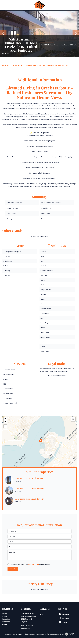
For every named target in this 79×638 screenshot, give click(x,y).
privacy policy (33, 564)
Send (12, 568)
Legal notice (29, 634)
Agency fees (40, 634)
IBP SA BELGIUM (27, 614)
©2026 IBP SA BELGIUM (14, 634)
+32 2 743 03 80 (27, 625)
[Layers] (73, 419)
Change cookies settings (55, 634)
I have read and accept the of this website (30, 564)
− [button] (5, 421)
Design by (71, 634)
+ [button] (5, 418)
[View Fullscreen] (5, 426)
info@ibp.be (25, 628)
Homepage (5, 65)
